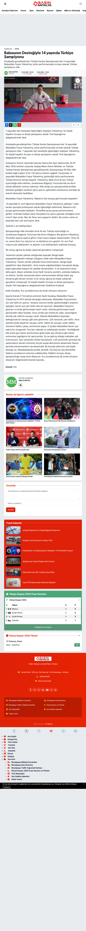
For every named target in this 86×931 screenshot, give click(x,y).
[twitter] (26, 731)
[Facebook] (30, 690)
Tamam (6, 787)
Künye (10, 753)
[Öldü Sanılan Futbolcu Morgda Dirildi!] (24, 464)
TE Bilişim (49, 724)
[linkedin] (76, 731)
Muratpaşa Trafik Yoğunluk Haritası (22, 705)
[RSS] (55, 690)
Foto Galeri (13, 742)
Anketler (11, 751)
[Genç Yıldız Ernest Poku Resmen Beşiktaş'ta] (62, 408)
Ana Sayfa (12, 736)
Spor (31, 11)
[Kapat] (84, 784)
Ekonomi (40, 11)
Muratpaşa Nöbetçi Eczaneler (20, 700)
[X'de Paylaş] (11, 125)
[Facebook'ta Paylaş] (6, 125)
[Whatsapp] (51, 690)
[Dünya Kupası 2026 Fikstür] (79, 635)
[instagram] (39, 731)
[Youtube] (47, 690)
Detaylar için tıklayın (43, 627)
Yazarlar (11, 745)
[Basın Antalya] (43, 4)
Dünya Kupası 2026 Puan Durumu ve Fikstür (30, 771)
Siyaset (50, 11)
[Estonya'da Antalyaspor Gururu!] (62, 437)
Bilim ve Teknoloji (72, 11)
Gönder (11, 510)
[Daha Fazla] (19, 125)
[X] (35, 690)
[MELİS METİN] (11, 382)
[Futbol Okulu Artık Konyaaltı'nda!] (24, 437)
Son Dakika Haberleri (54, 709)
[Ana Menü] (5, 4)
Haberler (8, 49)
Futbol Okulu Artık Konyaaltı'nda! (17, 450)
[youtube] (51, 731)
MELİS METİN (24, 380)
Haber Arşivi (13, 714)
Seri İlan (11, 748)
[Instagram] (39, 690)
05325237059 (44, 677)
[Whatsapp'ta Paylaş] (15, 125)
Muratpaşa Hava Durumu (56, 700)
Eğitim (59, 11)
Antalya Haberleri (10, 11)
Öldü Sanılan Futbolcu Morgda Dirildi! (19, 476)
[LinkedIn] (43, 690)
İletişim (11, 756)
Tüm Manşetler (14, 709)
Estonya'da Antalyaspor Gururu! (55, 450)
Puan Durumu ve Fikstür (55, 705)
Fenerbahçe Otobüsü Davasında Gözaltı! (58, 476)
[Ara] (81, 3)
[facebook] (14, 731)
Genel (23, 11)
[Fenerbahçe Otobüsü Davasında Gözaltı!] (62, 464)
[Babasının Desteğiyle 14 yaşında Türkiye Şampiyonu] (43, 99)
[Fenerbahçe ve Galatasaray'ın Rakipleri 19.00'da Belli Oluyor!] (24, 408)
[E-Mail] (20, 385)
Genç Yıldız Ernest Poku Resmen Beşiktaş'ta (59, 421)
